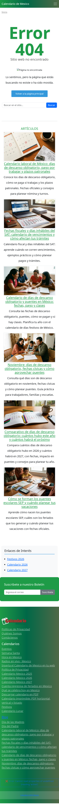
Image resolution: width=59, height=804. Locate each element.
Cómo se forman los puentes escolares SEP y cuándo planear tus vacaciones (29, 503)
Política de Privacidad (15, 669)
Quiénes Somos (12, 633)
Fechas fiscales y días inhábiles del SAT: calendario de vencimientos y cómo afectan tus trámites (29, 234)
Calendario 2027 (17, 570)
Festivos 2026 (15, 559)
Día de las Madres (13, 722)
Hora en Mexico (12, 657)
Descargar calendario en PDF (20, 694)
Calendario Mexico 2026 (17, 678)
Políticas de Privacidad (16, 629)
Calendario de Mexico (15, 4)
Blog (5, 717)
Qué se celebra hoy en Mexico (21, 690)
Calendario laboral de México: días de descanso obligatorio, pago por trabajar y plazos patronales (29, 167)
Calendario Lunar (12, 711)
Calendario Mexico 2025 (17, 674)
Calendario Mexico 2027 (17, 682)
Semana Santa (11, 653)
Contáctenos (10, 637)
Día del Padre (10, 726)
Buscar (51, 105)
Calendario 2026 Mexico (29, 795)
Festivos (7, 707)
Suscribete (47, 592)
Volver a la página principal (29, 93)
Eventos (7, 649)
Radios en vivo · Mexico (16, 661)
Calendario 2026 (17, 564)
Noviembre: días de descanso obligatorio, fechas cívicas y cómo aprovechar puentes (29, 368)
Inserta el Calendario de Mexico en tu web (28, 665)
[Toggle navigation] (55, 4)
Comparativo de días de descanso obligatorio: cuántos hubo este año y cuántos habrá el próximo (29, 436)
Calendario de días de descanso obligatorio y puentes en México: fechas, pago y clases (29, 301)
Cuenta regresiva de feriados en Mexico (27, 686)
